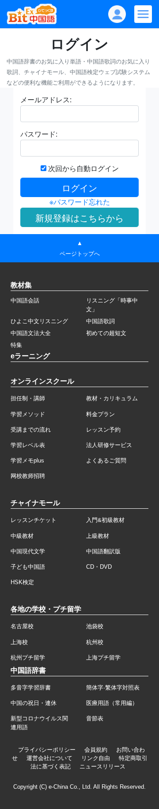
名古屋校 (22, 626)
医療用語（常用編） (112, 703)
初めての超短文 (106, 333)
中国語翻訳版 (103, 551)
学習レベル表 (28, 445)
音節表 (94, 718)
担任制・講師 (28, 398)
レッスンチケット (34, 520)
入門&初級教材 (105, 520)
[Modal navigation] (143, 14)
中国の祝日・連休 (34, 703)
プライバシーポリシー (47, 749)
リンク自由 (95, 758)
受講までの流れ (31, 429)
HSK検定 (22, 582)
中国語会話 (25, 300)
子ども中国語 (28, 566)
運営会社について (49, 758)
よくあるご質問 (106, 460)
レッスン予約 (103, 429)
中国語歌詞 (100, 321)
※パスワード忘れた (79, 202)
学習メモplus (27, 460)
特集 (16, 345)
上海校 (19, 642)
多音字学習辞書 (31, 687)
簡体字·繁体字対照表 (113, 687)
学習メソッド (28, 414)
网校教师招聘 (28, 476)
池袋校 (94, 626)
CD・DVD (99, 566)
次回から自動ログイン (82, 168)
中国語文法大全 (31, 333)
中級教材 (22, 536)
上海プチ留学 (103, 657)
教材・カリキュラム (112, 398)
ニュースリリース (102, 766)
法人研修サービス (109, 445)
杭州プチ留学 (28, 657)
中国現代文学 (28, 551)
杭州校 (94, 642)
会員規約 (95, 749)
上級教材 (97, 536)
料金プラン (100, 414)
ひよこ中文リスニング (39, 321)
